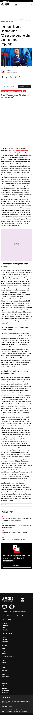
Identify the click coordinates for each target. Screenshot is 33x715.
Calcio (3, 516)
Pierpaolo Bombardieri (8, 91)
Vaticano (3, 523)
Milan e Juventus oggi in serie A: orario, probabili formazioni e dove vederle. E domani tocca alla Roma (16, 519)
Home (2, 20)
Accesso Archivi (5, 1)
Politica (7, 20)
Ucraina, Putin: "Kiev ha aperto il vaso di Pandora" (14, 539)
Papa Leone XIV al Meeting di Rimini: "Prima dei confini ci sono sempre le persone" (16, 526)
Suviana (19, 91)
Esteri (3, 537)
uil (24, 91)
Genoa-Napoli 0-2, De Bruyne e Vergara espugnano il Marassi (15, 533)
